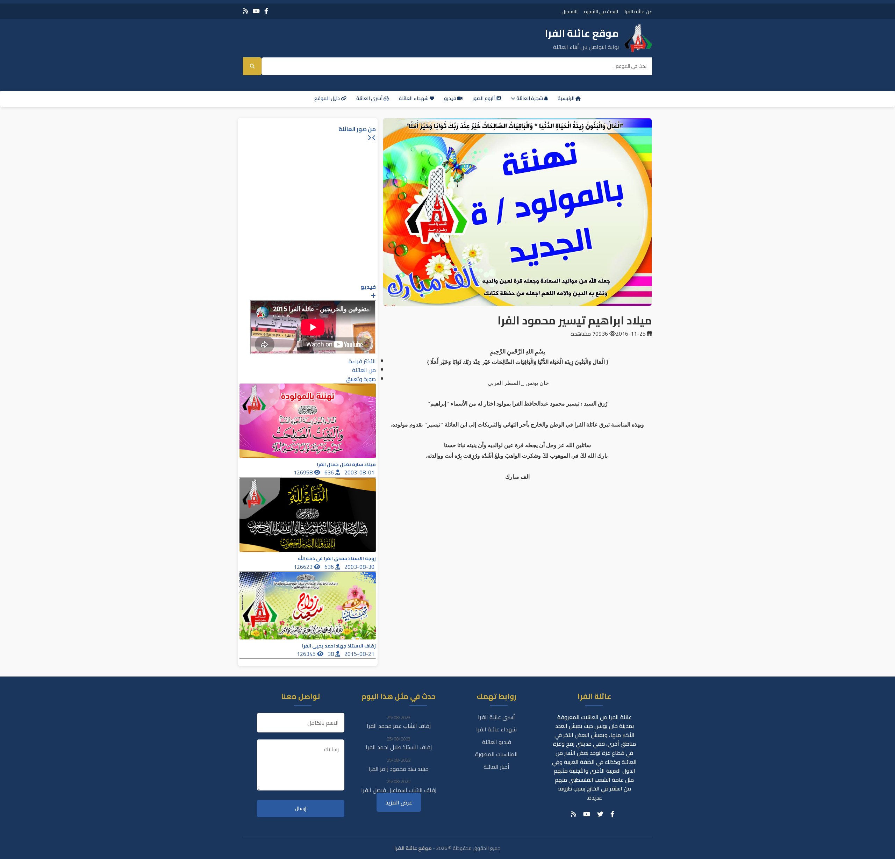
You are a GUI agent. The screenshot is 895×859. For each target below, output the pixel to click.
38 (331, 654)
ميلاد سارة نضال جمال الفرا (346, 464)
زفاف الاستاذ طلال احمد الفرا (399, 747)
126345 (307, 654)
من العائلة (364, 370)
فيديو (450, 98)
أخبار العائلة (496, 766)
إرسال (300, 808)
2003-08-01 (360, 472)
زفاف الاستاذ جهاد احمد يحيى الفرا (339, 646)
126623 (304, 566)
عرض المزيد (398, 802)
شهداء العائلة (414, 98)
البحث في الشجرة (601, 11)
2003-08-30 (360, 566)
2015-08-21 (360, 654)
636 (329, 472)
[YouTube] (256, 11)
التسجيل (569, 11)
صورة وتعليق (361, 379)
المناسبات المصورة (496, 754)
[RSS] (245, 11)
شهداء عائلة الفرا (496, 729)
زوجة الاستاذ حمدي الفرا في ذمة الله (337, 558)
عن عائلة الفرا (638, 11)
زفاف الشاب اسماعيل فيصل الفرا (398, 790)
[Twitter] (600, 814)
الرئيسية (566, 98)
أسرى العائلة (370, 98)
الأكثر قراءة (362, 361)
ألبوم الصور (484, 98)
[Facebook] (266, 11)
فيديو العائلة (496, 742)
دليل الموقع (327, 98)
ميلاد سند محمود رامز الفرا (398, 769)
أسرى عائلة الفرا (496, 717)
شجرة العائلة (529, 98)
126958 (304, 472)
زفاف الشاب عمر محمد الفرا (399, 726)
